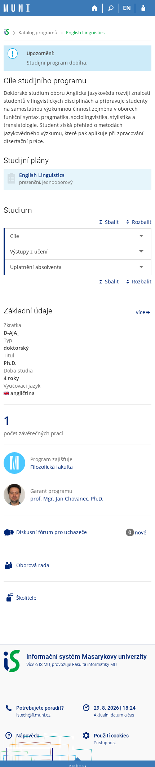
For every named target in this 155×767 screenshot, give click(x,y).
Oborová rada (32, 565)
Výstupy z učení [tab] (29, 251)
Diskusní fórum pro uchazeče (51, 532)
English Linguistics (85, 32)
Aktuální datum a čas (114, 715)
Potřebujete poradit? (40, 708)
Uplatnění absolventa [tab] (36, 267)
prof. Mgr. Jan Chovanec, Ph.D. (66, 498)
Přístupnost (105, 742)
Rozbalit (141, 222)
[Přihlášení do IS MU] (143, 8)
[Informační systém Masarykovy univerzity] (17, 8)
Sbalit (112, 222)
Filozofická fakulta (51, 466)
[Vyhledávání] (111, 8)
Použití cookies (111, 736)
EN (127, 8)
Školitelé (26, 597)
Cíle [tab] (14, 236)
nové (140, 532)
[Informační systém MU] (7, 32)
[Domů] (95, 8)
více (140, 312)
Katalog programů (37, 32)
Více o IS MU (38, 664)
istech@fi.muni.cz (33, 715)
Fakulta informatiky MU (94, 664)
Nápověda (28, 736)
